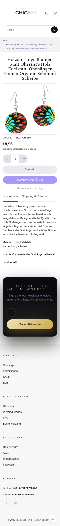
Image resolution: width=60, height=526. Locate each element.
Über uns (8, 406)
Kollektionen (10, 371)
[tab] (12, 197)
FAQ (5, 417)
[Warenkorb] (55, 13)
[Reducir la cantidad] (7, 159)
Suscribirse (28, 324)
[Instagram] (15, 502)
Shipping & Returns (34, 196)
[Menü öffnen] (6, 13)
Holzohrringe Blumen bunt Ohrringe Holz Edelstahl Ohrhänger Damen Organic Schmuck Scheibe (29, 46)
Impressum (9, 464)
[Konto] (46, 13)
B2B (5, 382)
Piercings (8, 365)
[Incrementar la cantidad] (23, 159)
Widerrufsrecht (11, 458)
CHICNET (8, 137)
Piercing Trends (12, 412)
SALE (6, 376)
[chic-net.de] (26, 12)
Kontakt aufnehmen (23, 494)
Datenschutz (10, 447)
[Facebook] (6, 502)
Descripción (10, 196)
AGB (6, 453)
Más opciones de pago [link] (30, 188)
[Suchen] (54, 29)
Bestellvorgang (12, 423)
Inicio (5, 40)
